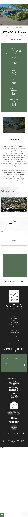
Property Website (14, 139)
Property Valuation (14, 324)
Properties (14, 318)
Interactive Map (14, 322)
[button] (2, 515)
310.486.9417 (14, 330)
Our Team (14, 320)
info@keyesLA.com (14, 332)
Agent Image (23, 442)
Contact (14, 326)
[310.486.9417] (14, 2)
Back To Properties (14, 282)
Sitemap (16, 441)
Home (14, 316)
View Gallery (14, 124)
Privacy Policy (11, 441)
